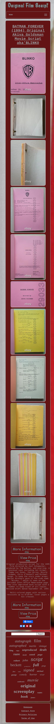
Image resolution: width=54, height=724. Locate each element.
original (28, 685)
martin (32, 646)
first (14, 671)
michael (40, 671)
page (40, 654)
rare (16, 654)
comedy (23, 674)
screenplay (24, 691)
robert (17, 660)
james (33, 697)
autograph (23, 641)
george (14, 675)
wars (39, 692)
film (37, 640)
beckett (15, 665)
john (25, 660)
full (36, 665)
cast (19, 671)
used (32, 655)
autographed (17, 645)
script (37, 659)
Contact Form (28, 711)
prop (44, 666)
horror (33, 674)
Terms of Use (28, 718)
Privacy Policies (28, 715)
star (42, 675)
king (11, 650)
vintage (43, 646)
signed (28, 670)
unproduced (29, 650)
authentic (21, 682)
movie (32, 680)
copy (17, 651)
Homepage (28, 707)
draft (43, 650)
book (24, 697)
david (25, 655)
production (27, 666)
